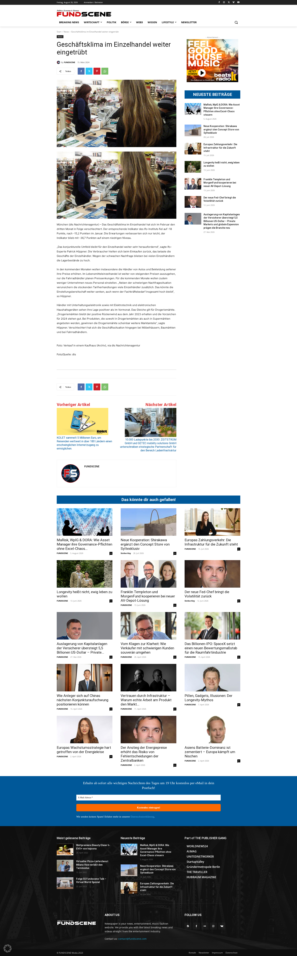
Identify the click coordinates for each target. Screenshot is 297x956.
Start (59, 31)
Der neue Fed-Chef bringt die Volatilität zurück (207, 594)
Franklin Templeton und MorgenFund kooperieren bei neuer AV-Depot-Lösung (220, 182)
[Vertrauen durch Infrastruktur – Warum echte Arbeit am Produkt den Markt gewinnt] (148, 677)
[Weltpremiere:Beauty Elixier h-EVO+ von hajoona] (65, 849)
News (66, 31)
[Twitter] (229, 2)
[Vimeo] (233, 2)
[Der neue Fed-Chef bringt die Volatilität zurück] (193, 202)
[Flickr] (204, 926)
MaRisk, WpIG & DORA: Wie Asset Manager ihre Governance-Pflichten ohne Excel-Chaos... (84, 544)
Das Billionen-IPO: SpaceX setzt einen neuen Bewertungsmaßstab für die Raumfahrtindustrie (211, 648)
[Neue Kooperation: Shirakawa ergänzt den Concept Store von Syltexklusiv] (193, 130)
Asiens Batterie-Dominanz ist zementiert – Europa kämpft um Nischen (210, 752)
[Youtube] (238, 2)
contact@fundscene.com (132, 938)
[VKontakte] (221, 926)
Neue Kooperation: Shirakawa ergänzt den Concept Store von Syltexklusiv (221, 129)
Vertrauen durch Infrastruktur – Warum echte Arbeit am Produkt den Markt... (146, 700)
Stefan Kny (126, 553)
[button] (236, 22)
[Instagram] (224, 2)
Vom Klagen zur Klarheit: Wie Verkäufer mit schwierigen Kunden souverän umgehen (147, 648)
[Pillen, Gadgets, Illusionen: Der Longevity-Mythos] (212, 677)
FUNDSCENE (69, 62)
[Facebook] (219, 2)
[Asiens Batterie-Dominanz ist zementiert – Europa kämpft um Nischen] (212, 729)
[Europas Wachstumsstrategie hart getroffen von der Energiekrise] (84, 729)
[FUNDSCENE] (59, 62)
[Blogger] (188, 926)
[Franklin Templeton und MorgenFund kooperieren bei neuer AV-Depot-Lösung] (193, 184)
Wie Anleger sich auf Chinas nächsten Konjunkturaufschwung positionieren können (82, 700)
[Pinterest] (97, 71)
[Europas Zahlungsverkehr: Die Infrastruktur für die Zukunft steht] (193, 148)
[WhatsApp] (104, 71)
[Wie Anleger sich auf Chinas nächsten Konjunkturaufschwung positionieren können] (84, 677)
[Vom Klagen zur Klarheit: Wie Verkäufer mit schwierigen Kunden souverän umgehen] (148, 626)
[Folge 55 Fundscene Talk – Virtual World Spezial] (65, 883)
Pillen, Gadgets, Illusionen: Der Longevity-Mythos (208, 698)
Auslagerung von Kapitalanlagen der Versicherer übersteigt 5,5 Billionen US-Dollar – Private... (82, 648)
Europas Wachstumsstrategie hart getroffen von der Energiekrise (84, 750)
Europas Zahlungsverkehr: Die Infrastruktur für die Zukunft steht (220, 147)
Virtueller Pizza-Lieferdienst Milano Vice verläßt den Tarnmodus (92, 864)
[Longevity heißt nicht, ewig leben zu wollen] (193, 167)
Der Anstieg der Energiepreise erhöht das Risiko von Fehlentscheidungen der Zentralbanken (144, 754)
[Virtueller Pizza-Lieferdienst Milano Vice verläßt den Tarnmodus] (65, 865)
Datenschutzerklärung (142, 816)
